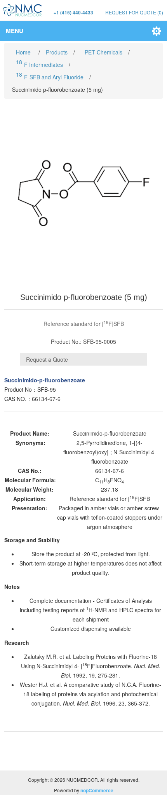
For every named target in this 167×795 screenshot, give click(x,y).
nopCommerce (96, 790)
